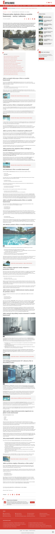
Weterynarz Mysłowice (7, 514)
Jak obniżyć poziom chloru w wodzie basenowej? (11, 64)
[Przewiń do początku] (53, 532)
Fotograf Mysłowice (19, 514)
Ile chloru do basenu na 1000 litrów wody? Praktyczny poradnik (21, 398)
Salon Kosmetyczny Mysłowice (45, 514)
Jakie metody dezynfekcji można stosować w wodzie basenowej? (13, 68)
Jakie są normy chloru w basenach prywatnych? (10, 57)
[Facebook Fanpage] (47, 3)
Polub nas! (32, 502)
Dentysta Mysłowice (7, 513)
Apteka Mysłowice (19, 513)
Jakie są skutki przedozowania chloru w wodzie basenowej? (12, 63)
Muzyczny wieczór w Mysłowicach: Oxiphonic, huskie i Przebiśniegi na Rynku (40, 525)
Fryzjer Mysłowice (31, 514)
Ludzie (50, 5)
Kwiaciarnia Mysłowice (44, 513)
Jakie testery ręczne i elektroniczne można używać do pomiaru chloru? (14, 67)
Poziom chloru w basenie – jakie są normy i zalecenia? (47, 17)
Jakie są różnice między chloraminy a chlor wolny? (11, 74)
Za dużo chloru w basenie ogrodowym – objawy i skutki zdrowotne (21, 263)
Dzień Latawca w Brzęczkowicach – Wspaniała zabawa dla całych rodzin (14, 522)
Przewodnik (46, 5)
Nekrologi (29, 5)
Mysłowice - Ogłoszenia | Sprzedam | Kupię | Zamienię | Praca (27, 8)
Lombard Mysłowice (31, 513)
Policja (11, 5)
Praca (21, 5)
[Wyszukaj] (51, 3)
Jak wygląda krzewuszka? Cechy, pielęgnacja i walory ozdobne (48, 36)
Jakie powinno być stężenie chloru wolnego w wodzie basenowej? (13, 60)
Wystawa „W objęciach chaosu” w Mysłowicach (36, 522)
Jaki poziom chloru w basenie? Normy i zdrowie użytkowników (21, 165)
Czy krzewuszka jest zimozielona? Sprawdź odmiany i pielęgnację (48, 40)
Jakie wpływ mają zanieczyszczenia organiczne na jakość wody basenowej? (14, 71)
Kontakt (21, 530)
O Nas (24, 530)
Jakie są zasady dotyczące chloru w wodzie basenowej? (11, 56)
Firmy (14, 5)
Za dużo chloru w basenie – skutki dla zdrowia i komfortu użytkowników (22, 356)
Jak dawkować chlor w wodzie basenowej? (10, 61)
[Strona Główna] (3, 6)
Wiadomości (7, 5)
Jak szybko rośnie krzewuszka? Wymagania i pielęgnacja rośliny (48, 32)
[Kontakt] (49, 3)
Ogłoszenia (17, 5)
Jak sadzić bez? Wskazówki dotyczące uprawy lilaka (48, 43)
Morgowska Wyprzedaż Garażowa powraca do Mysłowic (12, 525)
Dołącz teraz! (41, 58)
